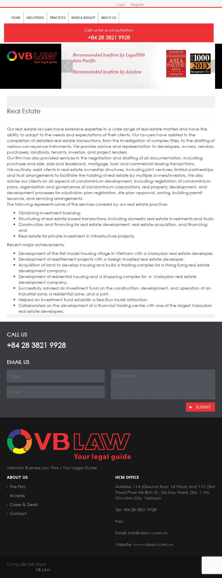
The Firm (18, 486)
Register (137, 4)
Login (120, 4)
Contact (18, 513)
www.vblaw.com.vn (153, 544)
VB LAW (43, 570)
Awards (17, 495)
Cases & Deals (24, 504)
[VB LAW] (32, 56)
